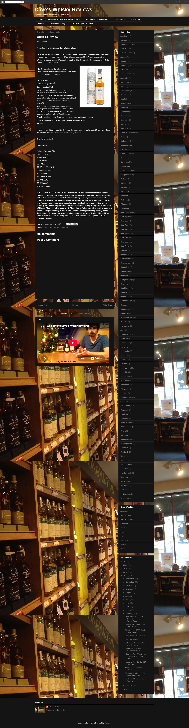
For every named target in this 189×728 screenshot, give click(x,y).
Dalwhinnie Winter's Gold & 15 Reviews (135, 644)
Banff (122, 99)
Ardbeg (123, 61)
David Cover (53, 707)
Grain (122, 528)
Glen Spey (124, 246)
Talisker (123, 456)
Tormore (123, 490)
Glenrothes (124, 305)
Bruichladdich (125, 141)
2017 (125, 576)
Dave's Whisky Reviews (63, 9)
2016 (125, 690)
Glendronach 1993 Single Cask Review (135, 631)
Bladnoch (124, 120)
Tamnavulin (125, 464)
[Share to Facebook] (74, 224)
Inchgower (124, 326)
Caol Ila (123, 149)
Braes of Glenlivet (127, 133)
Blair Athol (124, 124)
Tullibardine (125, 494)
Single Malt (64, 227)
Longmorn (124, 376)
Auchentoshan (126, 74)
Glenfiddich (125, 275)
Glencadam (125, 259)
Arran (122, 70)
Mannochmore (126, 385)
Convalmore (125, 166)
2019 (125, 569)
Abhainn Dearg (126, 44)
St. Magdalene (126, 443)
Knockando (125, 343)
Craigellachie (125, 175)
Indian (122, 532)
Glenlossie (124, 296)
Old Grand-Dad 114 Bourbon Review (133, 649)
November (129, 582)
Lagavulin (124, 347)
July (127, 596)
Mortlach (124, 393)
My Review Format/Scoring (97, 19)
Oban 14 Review (131, 639)
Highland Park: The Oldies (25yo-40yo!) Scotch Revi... (135, 656)
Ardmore (124, 65)
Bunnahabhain (126, 145)
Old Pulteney (125, 406)
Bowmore (124, 128)
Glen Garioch (125, 221)
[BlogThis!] (70, 224)
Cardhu (123, 158)
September (130, 589)
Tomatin (123, 481)
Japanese (124, 540)
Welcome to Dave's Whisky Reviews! (64, 19)
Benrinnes (124, 112)
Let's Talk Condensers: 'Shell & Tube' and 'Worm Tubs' (134, 619)
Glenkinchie (125, 288)
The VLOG (135, 19)
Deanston (124, 196)
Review (56, 227)
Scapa (123, 431)
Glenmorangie (126, 301)
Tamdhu (123, 460)
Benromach (125, 116)
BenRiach (124, 107)
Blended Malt (125, 515)
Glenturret (124, 313)
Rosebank (124, 418)
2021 (125, 562)
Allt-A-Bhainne (126, 53)
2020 (125, 565)
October (129, 586)
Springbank (125, 439)
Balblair (123, 86)
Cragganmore (126, 170)
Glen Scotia (125, 242)
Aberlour (123, 40)
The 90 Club (120, 19)
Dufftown (124, 200)
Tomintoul (124, 485)
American (124, 511)
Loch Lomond (126, 368)
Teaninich (124, 469)
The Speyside (126, 473)
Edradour (124, 204)
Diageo (45, 227)
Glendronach (125, 263)
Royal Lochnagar (127, 427)
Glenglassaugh (126, 280)
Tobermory (124, 477)
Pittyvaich (124, 410)
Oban (51, 227)
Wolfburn (124, 498)
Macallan (124, 380)
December (129, 579)
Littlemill (123, 364)
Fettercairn (124, 208)
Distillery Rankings (58, 24)
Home (40, 19)
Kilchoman (124, 334)
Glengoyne (124, 284)
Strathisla (124, 448)
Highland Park (126, 317)
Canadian (124, 524)
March (128, 610)
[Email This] (67, 224)
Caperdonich (125, 154)
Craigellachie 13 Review (135, 636)
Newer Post (42, 305)
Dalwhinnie (124, 191)
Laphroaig (124, 351)
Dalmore (123, 187)
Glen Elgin (124, 217)
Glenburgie (124, 254)
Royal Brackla (126, 422)
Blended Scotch (126, 519)
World (122, 549)
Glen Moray (125, 233)
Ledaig (123, 355)
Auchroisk (124, 78)
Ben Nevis (124, 103)
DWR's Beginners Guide (82, 24)
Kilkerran (124, 338)
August (128, 593)
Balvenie (123, 95)
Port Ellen (124, 414)
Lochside (124, 372)
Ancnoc (123, 57)
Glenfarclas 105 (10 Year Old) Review (135, 625)
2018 (125, 572)
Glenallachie (125, 250)
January (129, 685)
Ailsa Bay (124, 49)
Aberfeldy (124, 36)
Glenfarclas (125, 271)
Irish (122, 536)
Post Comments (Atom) (80, 313)
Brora (122, 137)
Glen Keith (124, 229)
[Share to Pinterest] (77, 224)
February (129, 614)
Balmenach (125, 91)
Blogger (107, 723)
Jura (122, 330)
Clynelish (124, 162)
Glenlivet (124, 292)
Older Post (107, 305)
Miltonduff (124, 389)
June (127, 600)
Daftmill (123, 179)
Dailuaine (124, 183)
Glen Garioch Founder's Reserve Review (135, 674)
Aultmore (124, 82)
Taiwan (123, 545)
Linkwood (124, 359)
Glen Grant (124, 225)
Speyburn (124, 435)
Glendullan (124, 267)
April (127, 607)
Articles (41, 24)
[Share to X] (72, 224)
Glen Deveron (126, 212)
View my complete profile (55, 710)
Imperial (123, 322)
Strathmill (124, 452)
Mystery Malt (125, 397)
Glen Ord (124, 238)
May (127, 603)
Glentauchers (125, 309)
